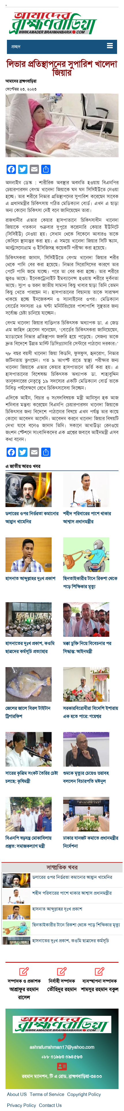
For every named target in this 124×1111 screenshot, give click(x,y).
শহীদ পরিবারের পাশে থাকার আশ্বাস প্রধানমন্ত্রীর (72, 893)
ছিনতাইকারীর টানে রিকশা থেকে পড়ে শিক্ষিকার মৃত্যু (76, 925)
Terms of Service (47, 1094)
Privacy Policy (21, 1105)
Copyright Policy (84, 1094)
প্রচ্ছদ (15, 47)
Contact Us (50, 1105)
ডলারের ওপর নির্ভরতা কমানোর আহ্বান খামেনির (72, 877)
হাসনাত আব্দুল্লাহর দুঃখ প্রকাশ (30, 578)
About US (17, 1094)
